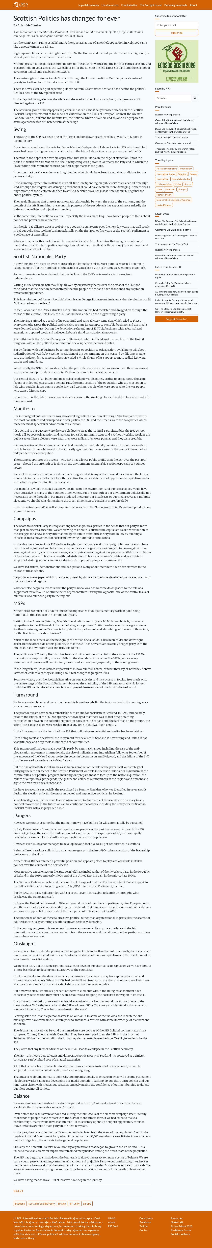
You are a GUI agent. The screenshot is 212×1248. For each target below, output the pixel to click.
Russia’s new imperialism (167, 114)
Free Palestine (129, 5)
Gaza (159, 189)
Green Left (177, 1222)
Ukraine (182, 173)
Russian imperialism (167, 168)
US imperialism (164, 184)
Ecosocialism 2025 (181, 1226)
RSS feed (113, 1226)
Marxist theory (164, 194)
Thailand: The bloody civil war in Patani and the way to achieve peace (175, 150)
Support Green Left (177, 319)
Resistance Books (181, 1230)
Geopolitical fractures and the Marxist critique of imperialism (174, 122)
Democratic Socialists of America (173, 199)
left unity (74, 1203)
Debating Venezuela (175, 5)
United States (164, 205)
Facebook (145, 1222)
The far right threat (151, 5)
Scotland (20, 1203)
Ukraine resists (110, 5)
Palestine (170, 189)
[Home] (22, 5)
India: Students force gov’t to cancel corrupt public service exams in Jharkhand (176, 302)
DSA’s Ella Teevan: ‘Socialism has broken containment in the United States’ (176, 130)
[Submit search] (194, 98)
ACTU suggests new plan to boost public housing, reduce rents (176, 293)
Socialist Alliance (180, 1234)
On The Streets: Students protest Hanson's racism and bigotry (173, 310)
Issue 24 (18, 1190)
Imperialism (186, 168)
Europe (87, 1203)
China (178, 184)
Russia (193, 173)
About (193, 5)
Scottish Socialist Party (41, 1203)
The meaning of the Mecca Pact (171, 137)
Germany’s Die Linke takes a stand (173, 143)
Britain (62, 1203)
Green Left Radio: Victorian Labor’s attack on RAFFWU (173, 284)
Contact (144, 1230)
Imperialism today (88, 5)
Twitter (143, 1226)
